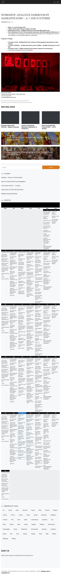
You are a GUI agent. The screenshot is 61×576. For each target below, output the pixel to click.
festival (5, 519)
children (55, 510)
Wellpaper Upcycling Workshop (9, 193)
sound (4, 534)
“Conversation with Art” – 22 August (10, 185)
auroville (4, 102)
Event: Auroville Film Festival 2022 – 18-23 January (49, 127)
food (18, 519)
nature (12, 524)
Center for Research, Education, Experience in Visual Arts (29, 127)
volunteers (24, 102)
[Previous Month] (5, 205)
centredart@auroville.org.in (42, 30)
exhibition (53, 515)
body (40, 510)
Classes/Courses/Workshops (9, 100)
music (4, 524)
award (33, 510)
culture (21, 515)
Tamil (19, 102)
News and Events (25, 100)
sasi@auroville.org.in (27, 30)
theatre (25, 534)
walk (47, 534)
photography (13, 102)
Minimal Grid (45, 571)
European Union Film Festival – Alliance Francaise (10, 126)
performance (51, 524)
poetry (15, 529)
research (44, 529)
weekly (54, 534)
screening (53, 529)
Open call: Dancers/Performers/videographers (13, 181)
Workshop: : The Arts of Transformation (11, 177)
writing (14, 538)
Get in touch (25, 555)
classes (5, 515)
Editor (11, 22)
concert (13, 515)
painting (42, 524)
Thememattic (5, 573)
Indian (25, 519)
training (33, 534)
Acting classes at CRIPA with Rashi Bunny (12, 189)
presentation (34, 529)
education (44, 515)
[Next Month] (55, 205)
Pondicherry (24, 529)
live (52, 519)
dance (28, 515)
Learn (18, 100)
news (18, 524)
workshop (29, 102)
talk (11, 534)
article (10, 510)
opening (34, 524)
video (40, 534)
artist (17, 510)
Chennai (47, 510)
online (26, 524)
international (34, 519)
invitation (44, 519)
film (9, 102)
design (35, 515)
